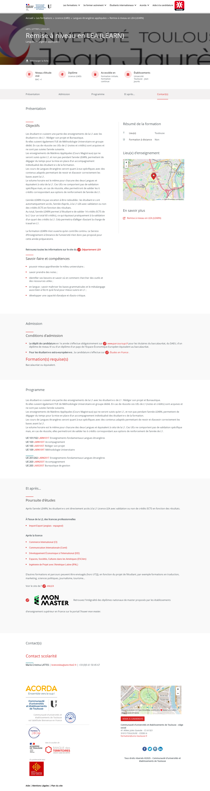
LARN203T (39, 461)
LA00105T (39, 445)
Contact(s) (162, 94)
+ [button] (126, 162)
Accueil (29, 18)
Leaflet (158, 199)
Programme (97, 94)
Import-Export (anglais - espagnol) (46, 525)
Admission (64, 94)
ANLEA (50, 586)
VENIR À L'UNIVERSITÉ (132, 718)
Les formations (70, 5)
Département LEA (91, 249)
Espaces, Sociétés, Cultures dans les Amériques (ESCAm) (57, 559)
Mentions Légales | (41, 785)
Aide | (29, 785)
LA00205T (39, 465)
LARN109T (39, 449)
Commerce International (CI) (43, 542)
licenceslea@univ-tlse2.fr (63, 664)
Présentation (33, 94)
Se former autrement (93, 5)
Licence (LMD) (62, 18)
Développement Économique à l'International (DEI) (54, 553)
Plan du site (57, 785)
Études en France (119, 352)
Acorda (143, 5)
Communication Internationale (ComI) (48, 547)
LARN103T (39, 442)
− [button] (126, 166)
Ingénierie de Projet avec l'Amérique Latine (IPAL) (53, 564)
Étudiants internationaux (122, 5)
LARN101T (43, 438)
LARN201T (43, 457)
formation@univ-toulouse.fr (134, 736)
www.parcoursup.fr (117, 343)
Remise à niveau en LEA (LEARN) (144, 218)
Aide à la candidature (163, 5)
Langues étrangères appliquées (90, 18)
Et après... (129, 94)
